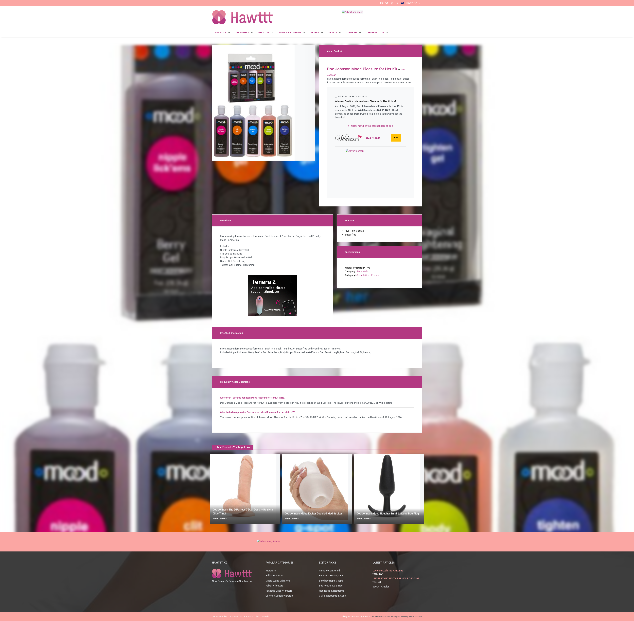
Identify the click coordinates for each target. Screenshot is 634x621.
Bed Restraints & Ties (331, 585)
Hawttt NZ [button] (411, 3)
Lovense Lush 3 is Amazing (387, 570)
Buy (396, 137)
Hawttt (366, 616)
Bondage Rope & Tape (331, 580)
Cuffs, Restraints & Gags (332, 595)
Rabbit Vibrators (274, 585)
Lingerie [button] (352, 32)
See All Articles (380, 586)
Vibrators (270, 570)
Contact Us (236, 616)
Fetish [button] (315, 32)
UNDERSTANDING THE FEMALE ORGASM (395, 578)
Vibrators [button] (243, 32)
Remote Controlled (329, 570)
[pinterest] (392, 3)
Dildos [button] (333, 32)
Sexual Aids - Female (367, 275)
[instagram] (397, 3)
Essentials (362, 271)
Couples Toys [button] (376, 32)
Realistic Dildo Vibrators (278, 590)
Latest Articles (251, 616)
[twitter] (386, 3)
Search (265, 616)
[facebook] (381, 3)
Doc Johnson (221, 518)
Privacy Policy (220, 616)
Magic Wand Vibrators (277, 580)
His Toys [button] (264, 32)
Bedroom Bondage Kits (331, 575)
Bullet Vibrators (274, 575)
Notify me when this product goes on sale (372, 126)
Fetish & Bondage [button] (290, 32)
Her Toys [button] (221, 32)
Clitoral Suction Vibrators (279, 595)
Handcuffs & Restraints (331, 590)
